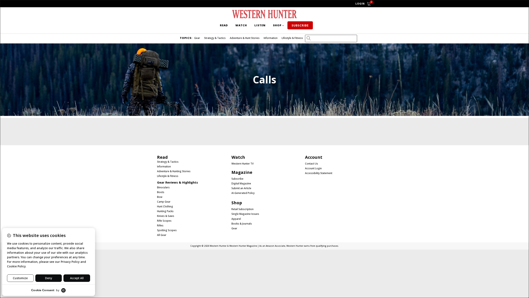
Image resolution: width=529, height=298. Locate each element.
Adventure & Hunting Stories (174, 171)
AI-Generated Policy (243, 193)
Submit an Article (241, 188)
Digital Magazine (241, 183)
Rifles (160, 225)
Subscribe (300, 25)
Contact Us (311, 163)
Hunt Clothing (165, 206)
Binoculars (163, 187)
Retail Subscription (242, 209)
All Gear (161, 235)
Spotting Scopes (167, 230)
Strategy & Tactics (215, 38)
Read (224, 25)
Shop (277, 25)
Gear (197, 38)
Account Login (313, 168)
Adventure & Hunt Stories (245, 38)
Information (271, 38)
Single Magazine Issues (245, 214)
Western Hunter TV (242, 163)
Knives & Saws (165, 216)
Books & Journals (241, 223)
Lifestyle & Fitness (292, 38)
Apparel (236, 218)
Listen (260, 25)
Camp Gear (163, 201)
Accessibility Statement (318, 173)
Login (360, 3)
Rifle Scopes (164, 220)
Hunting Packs (165, 211)
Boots (160, 192)
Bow (159, 197)
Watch (241, 25)
